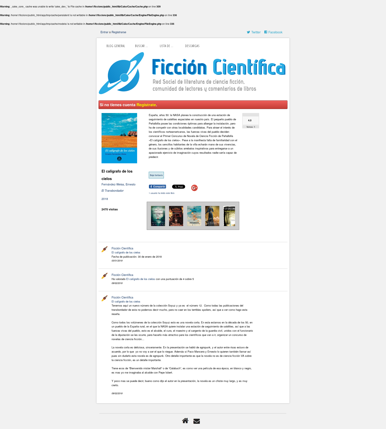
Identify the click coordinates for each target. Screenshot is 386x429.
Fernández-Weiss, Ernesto (119, 184)
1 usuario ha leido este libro (162, 193)
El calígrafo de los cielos (126, 252)
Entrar (105, 32)
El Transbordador (113, 190)
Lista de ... (166, 46)
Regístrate (146, 104)
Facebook (275, 32)
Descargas (192, 46)
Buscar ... (141, 46)
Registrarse (119, 32)
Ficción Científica (122, 248)
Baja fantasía (156, 175)
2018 (105, 199)
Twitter (256, 32)
